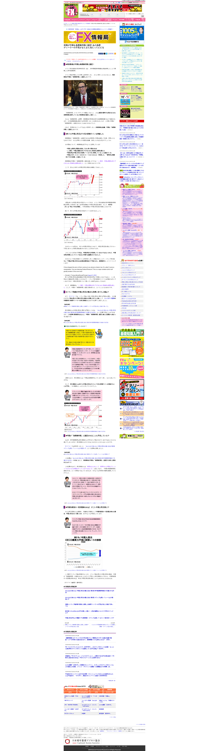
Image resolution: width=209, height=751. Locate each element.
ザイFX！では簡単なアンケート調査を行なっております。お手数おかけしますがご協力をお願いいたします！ (132, 61)
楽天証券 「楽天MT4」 (105, 713)
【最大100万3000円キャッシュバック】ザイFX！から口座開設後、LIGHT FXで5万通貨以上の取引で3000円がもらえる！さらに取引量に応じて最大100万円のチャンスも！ (132, 253)
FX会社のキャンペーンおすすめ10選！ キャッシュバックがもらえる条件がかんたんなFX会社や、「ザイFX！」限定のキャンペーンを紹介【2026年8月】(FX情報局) (133, 423)
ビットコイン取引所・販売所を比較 (131, 315)
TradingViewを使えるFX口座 (129, 301)
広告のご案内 (124, 746)
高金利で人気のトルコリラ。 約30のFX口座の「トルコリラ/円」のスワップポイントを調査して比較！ (132, 75)
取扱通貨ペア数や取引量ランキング (131, 286)
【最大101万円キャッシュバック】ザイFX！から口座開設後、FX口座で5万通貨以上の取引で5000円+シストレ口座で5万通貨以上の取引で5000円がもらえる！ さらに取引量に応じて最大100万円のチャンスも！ (132, 234)
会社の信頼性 (125, 289)
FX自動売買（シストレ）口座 (129, 305)
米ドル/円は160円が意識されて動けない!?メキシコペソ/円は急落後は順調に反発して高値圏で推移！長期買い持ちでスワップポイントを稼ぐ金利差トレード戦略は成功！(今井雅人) (133, 418)
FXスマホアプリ (126, 294)
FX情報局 (88, 23)
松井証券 (101, 709)
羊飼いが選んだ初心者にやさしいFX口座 (132, 282)
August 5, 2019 (92, 275)
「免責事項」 (102, 731)
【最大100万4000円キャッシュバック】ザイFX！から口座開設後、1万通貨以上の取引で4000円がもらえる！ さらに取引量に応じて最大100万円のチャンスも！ (132, 226)
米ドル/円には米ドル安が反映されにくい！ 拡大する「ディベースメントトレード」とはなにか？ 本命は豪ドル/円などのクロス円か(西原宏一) (133, 413)
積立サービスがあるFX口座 (129, 298)
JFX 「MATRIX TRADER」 (71, 704)
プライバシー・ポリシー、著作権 (102, 746)
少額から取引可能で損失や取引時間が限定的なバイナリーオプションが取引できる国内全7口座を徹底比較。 (132, 80)
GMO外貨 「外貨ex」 (104, 696)
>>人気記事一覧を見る (139, 431)
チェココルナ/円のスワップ (129, 275)
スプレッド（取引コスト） (128, 265)
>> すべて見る (113, 717)
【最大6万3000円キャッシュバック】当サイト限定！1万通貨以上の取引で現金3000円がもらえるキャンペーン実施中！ (132, 219)
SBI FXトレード (68, 700)
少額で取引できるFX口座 (128, 284)
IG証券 (83, 713)
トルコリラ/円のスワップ (128, 270)
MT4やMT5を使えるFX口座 (129, 303)
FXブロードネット (69, 713)
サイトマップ (112, 746)
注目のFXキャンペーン (127, 263)
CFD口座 (124, 308)
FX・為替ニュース (126, 291)
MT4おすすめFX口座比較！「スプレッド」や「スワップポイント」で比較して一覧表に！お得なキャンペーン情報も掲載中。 (132, 66)
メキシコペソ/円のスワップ (129, 272)
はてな (106, 53)
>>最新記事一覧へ (112, 680)
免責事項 (87, 746)
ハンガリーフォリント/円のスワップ (131, 277)
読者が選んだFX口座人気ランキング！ (131, 313)
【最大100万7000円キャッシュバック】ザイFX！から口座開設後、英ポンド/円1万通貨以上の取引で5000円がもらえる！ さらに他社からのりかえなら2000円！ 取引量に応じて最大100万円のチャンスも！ (132, 212)
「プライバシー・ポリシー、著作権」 (114, 731)
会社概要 (92, 746)
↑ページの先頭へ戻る (140, 724)
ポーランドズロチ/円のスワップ (130, 279)
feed (115, 53)
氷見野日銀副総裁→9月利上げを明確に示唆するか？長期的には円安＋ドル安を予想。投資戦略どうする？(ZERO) (133, 428)
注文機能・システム (127, 296)
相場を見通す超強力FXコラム (78, 23)
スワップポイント (126, 267)
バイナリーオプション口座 (128, 310)
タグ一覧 (118, 746)
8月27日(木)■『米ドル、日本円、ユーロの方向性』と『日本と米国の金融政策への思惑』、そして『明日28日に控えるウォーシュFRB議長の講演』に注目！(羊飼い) (133, 408)
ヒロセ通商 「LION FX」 (105, 704)
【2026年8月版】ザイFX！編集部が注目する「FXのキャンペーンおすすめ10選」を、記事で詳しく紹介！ (132, 49)
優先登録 (111, 53)
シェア (101, 53)
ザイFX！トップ (67, 23)
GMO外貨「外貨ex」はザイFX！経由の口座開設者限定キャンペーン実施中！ (90, 29)
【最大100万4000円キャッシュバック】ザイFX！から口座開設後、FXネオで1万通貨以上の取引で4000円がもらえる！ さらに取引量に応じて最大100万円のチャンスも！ (132, 192)
